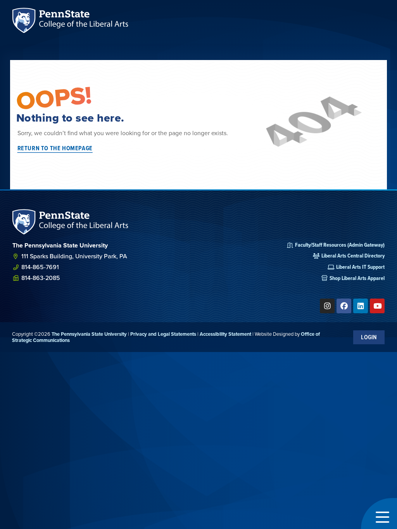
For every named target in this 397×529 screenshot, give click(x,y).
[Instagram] (327, 306)
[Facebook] (344, 306)
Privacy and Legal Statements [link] (163, 334)
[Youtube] (377, 306)
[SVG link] (70, 221)
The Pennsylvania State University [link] (89, 334)
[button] (379, 513)
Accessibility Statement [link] (225, 334)
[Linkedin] (360, 306)
